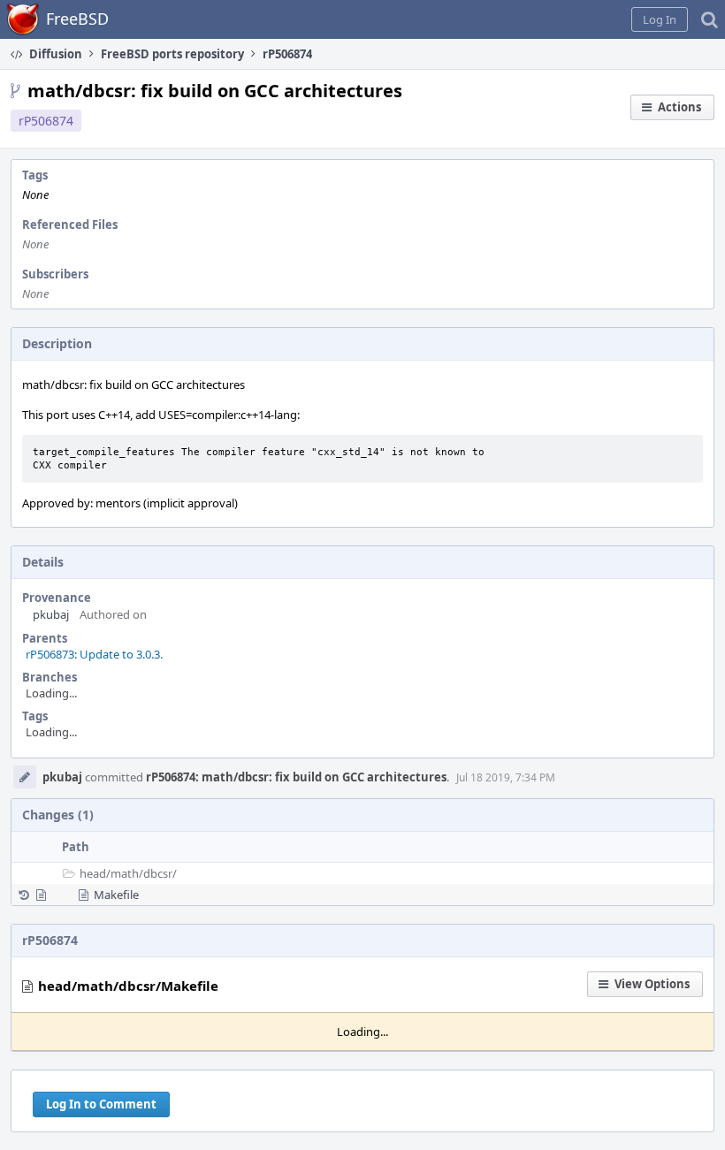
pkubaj (51, 614)
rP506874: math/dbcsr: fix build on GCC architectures (296, 777)
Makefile (116, 894)
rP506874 (46, 120)
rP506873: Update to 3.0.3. (94, 654)
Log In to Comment (101, 1104)
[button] (659, 19)
